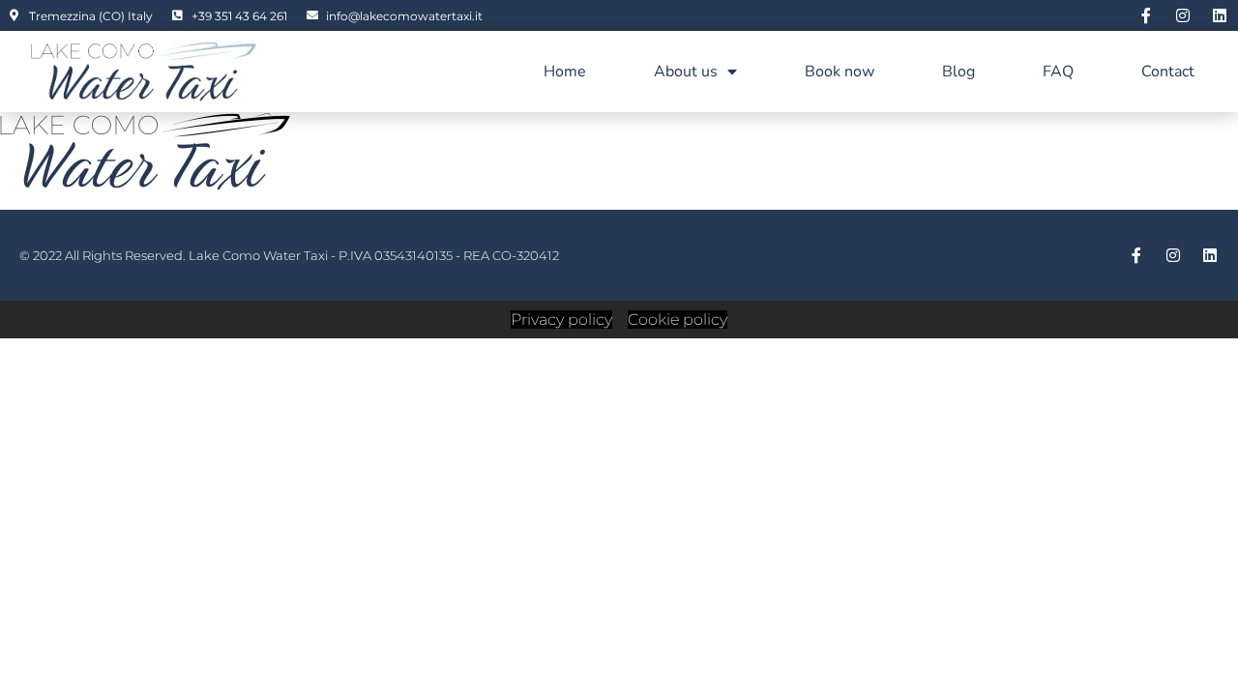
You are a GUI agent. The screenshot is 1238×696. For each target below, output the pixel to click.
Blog (958, 71)
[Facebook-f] (1146, 15)
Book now (839, 71)
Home (565, 71)
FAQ (1058, 71)
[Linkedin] (1219, 15)
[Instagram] (1183, 15)
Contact (1167, 71)
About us (686, 71)
